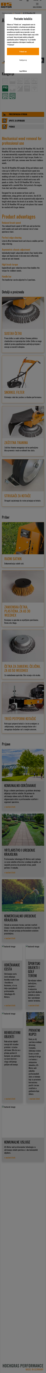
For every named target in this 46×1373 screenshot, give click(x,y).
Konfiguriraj (23, 60)
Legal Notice (23, 71)
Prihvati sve (23, 51)
